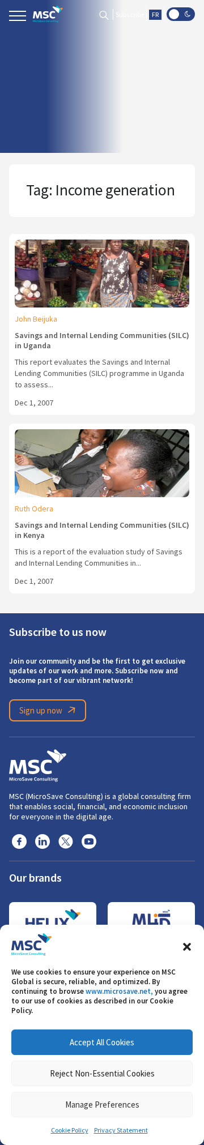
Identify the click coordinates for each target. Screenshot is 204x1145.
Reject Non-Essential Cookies (102, 1073)
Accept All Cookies (102, 1042)
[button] (187, 944)
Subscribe (130, 14)
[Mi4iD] (151, 922)
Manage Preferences (102, 1104)
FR (155, 14)
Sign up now (40, 710)
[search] (103, 14)
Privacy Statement (121, 1130)
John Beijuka (36, 319)
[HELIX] (52, 922)
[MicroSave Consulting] (37, 764)
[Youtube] (89, 841)
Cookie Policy (69, 1130)
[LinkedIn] (42, 841)
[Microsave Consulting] (48, 14)
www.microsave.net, (119, 991)
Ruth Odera (34, 508)
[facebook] (19, 841)
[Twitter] (66, 841)
